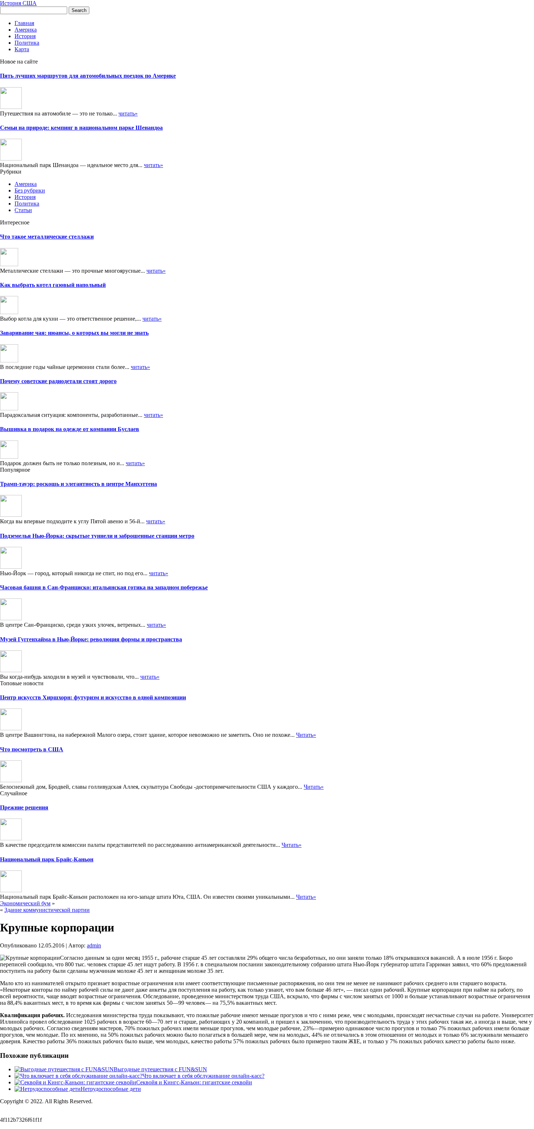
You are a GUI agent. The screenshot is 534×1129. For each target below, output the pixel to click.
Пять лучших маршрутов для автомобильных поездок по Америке (88, 76)
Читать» (306, 735)
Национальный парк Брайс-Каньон (46, 859)
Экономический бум (25, 903)
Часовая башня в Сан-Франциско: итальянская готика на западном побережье (104, 587)
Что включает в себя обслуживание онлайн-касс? (203, 1076)
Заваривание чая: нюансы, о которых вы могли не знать (74, 333)
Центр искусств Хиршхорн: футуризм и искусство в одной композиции (93, 697)
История (25, 36)
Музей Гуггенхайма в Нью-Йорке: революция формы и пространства (91, 639)
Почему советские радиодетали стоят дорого (58, 381)
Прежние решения (24, 807)
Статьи (23, 210)
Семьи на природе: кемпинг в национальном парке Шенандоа (81, 128)
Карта (22, 49)
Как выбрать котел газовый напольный (53, 285)
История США (18, 3)
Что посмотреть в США (31, 749)
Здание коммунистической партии (47, 910)
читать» (128, 113)
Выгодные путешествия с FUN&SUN (160, 1069)
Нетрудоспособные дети (111, 1089)
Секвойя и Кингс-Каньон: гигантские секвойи (194, 1082)
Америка (26, 30)
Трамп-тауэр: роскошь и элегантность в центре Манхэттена (78, 484)
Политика (27, 43)
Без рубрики (30, 190)
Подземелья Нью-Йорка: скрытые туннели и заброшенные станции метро (97, 536)
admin (94, 945)
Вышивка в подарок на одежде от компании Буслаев (69, 429)
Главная (24, 23)
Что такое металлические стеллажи (47, 236)
